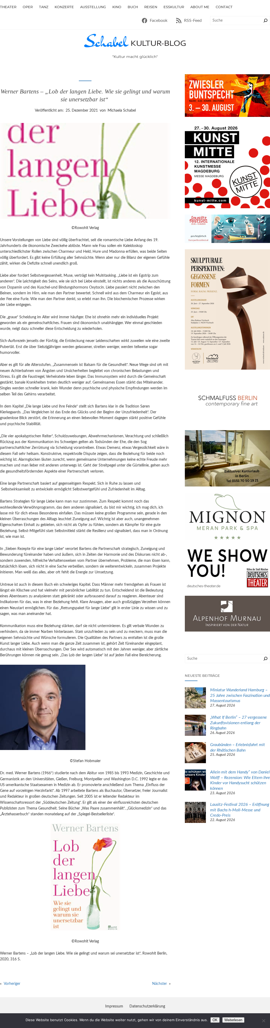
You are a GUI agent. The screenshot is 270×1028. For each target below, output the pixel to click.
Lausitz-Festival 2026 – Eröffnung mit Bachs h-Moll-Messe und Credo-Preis (239, 809)
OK (215, 1020)
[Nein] (263, 1020)
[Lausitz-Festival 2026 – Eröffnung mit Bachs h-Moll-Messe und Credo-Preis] (195, 813)
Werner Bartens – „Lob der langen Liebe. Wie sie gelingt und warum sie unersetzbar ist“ (85, 95)
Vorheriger (12, 984)
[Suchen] (265, 20)
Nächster (159, 984)
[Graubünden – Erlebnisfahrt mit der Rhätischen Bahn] (195, 753)
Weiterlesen (233, 1020)
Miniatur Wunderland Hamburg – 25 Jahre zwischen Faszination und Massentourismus (240, 695)
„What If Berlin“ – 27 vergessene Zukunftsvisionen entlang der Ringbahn (238, 722)
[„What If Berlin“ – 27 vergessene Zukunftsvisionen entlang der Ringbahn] (195, 726)
